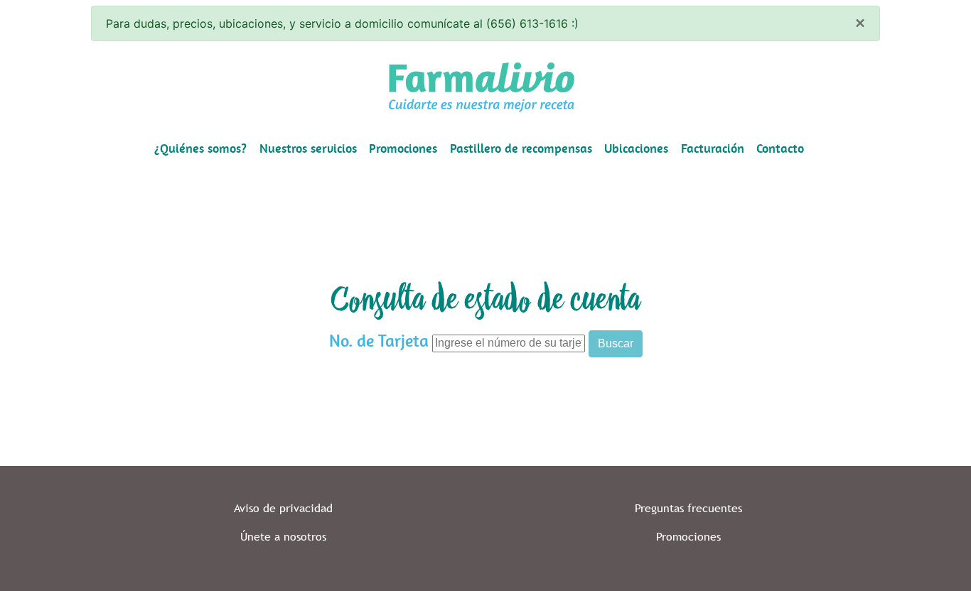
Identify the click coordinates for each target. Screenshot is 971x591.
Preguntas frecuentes (688, 508)
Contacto (780, 148)
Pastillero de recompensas (521, 148)
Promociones (403, 148)
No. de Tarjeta (379, 341)
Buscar (615, 343)
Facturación (712, 148)
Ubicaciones (636, 148)
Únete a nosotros (283, 536)
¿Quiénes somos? (200, 148)
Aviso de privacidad (283, 508)
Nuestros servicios (308, 148)
